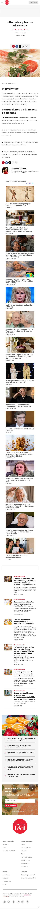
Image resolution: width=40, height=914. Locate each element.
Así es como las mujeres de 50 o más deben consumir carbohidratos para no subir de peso (24, 650)
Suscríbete (33, 2)
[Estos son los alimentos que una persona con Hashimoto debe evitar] (8, 602)
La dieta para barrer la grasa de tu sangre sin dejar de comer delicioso (24, 674)
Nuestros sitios (26, 841)
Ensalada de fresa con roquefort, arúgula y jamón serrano (21, 775)
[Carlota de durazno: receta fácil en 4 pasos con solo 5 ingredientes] (8, 622)
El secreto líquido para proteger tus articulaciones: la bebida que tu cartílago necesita (24, 696)
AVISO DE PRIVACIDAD (18, 811)
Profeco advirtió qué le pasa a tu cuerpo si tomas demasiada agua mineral (20, 753)
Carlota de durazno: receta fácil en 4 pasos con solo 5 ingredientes (24, 622)
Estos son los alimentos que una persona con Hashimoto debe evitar (24, 604)
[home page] (7, 2)
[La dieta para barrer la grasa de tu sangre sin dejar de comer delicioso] (8, 672)
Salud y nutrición (19, 576)
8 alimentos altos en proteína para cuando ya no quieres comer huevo (19, 746)
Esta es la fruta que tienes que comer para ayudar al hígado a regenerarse (20, 759)
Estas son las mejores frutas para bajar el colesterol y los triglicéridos (21, 739)
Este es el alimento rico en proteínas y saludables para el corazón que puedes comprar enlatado (25, 582)
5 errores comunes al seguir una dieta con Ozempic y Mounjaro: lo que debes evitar (20, 767)
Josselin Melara (20, 35)
